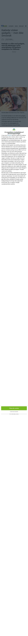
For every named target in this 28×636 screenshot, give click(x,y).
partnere (9, 135)
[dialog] (14, 381)
